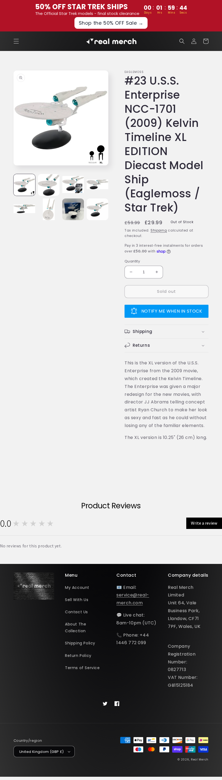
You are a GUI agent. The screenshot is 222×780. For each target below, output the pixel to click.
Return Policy (78, 655)
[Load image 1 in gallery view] (24, 185)
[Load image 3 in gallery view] (73, 185)
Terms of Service (82, 667)
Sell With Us (76, 599)
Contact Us (76, 612)
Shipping (159, 230)
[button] (16, 41)
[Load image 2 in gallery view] (49, 185)
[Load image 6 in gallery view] (49, 209)
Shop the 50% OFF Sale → (111, 23)
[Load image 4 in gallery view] (97, 185)
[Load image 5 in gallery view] (24, 209)
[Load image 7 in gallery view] (73, 209)
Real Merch (199, 759)
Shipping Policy (80, 643)
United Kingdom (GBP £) (41, 751)
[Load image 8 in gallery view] (97, 209)
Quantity (132, 261)
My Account (77, 587)
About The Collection (75, 627)
